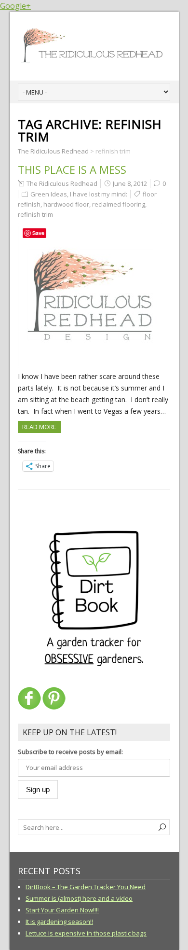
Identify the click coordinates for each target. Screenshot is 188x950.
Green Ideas (48, 194)
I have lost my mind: (98, 194)
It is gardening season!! (59, 921)
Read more (39, 426)
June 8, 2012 (130, 183)
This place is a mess (72, 169)
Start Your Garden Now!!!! (62, 910)
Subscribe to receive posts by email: (70, 751)
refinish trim (35, 214)
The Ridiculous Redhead (62, 183)
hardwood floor (66, 204)
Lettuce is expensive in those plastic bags (86, 933)
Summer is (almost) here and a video (79, 898)
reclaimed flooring (118, 204)
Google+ (15, 5)
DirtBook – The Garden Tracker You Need (86, 886)
